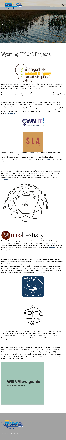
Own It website (9, 113)
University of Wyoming (15, 433)
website (50, 159)
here (9, 340)
